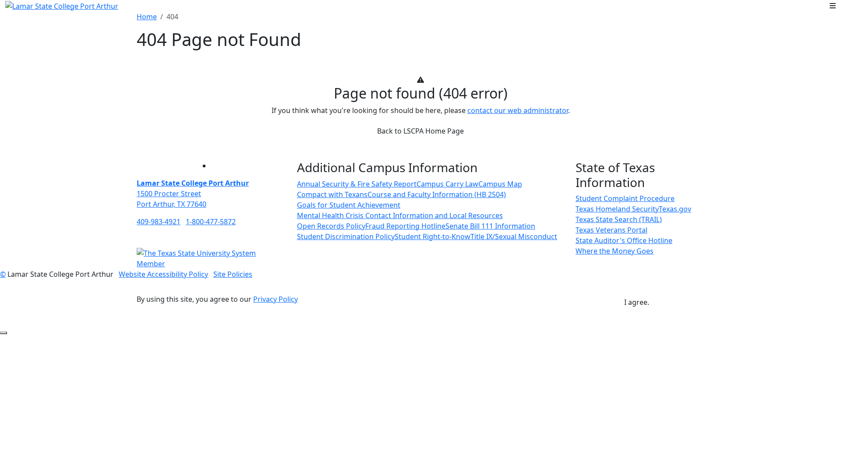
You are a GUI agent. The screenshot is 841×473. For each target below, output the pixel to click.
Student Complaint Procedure (625, 198)
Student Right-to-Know (432, 236)
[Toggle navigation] (833, 5)
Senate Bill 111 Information (490, 226)
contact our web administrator (517, 110)
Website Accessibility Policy (163, 274)
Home (147, 16)
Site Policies (232, 274)
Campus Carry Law (447, 184)
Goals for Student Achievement (348, 205)
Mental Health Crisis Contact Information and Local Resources (400, 215)
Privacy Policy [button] (275, 299)
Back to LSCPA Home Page (420, 131)
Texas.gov (675, 209)
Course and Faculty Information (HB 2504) (436, 194)
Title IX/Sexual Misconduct (513, 236)
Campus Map (500, 184)
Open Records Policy (331, 226)
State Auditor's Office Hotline (624, 240)
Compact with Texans (332, 194)
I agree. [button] (636, 302)
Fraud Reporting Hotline (405, 226)
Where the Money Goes (615, 251)
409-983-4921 (158, 221)
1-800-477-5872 (211, 221)
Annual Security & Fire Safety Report (357, 184)
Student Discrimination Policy (346, 236)
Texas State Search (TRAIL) (619, 219)
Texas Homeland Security (617, 209)
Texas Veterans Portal (611, 230)
